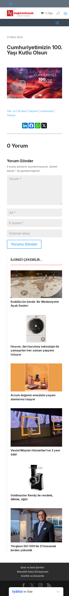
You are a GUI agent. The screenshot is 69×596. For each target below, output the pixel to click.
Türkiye (11, 115)
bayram (33, 111)
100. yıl (11, 111)
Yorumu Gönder (24, 244)
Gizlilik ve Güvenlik (32, 575)
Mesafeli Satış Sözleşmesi (32, 571)
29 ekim (22, 111)
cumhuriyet (46, 111)
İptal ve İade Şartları (32, 567)
